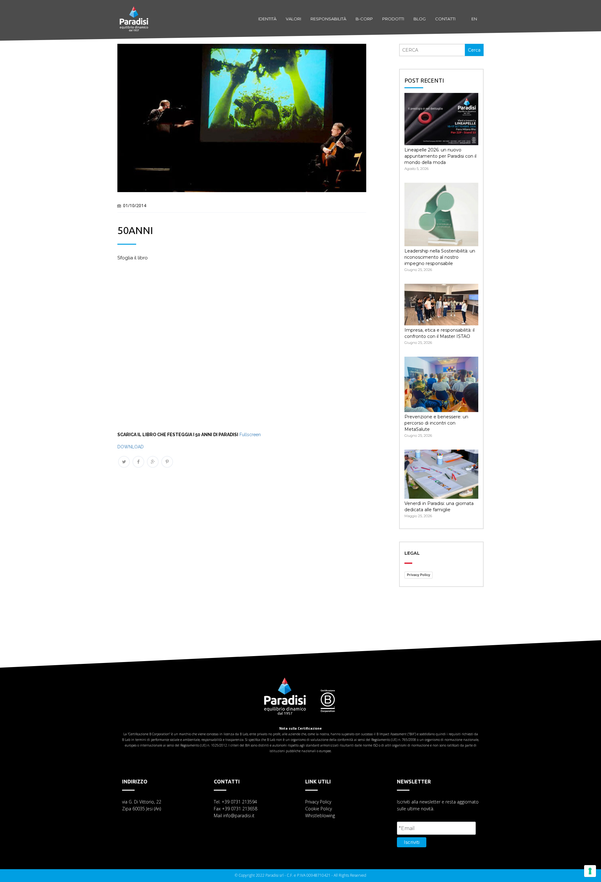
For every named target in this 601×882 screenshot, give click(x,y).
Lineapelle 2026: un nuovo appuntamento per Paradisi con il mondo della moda (440, 156)
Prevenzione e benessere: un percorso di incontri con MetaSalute (436, 423)
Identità (267, 18)
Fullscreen (250, 434)
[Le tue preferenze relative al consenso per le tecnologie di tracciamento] (590, 871)
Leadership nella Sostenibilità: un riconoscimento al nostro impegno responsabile (439, 257)
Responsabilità (328, 18)
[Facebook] (138, 462)
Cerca (474, 50)
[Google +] (153, 462)
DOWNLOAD (130, 446)
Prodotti (393, 18)
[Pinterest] (167, 462)
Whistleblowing (320, 815)
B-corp (364, 18)
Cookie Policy (318, 809)
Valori (293, 18)
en (474, 18)
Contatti (445, 18)
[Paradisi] (134, 12)
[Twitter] (124, 462)
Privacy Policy (418, 575)
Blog (420, 18)
